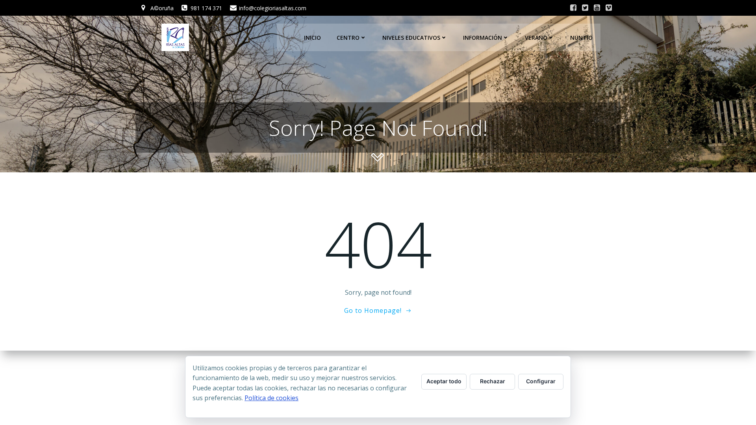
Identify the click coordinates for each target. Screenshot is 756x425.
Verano (536, 37)
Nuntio (581, 37)
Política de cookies (271, 398)
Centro (348, 37)
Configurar (541, 381)
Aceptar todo (443, 381)
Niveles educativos (411, 37)
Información (482, 37)
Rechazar (492, 381)
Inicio (312, 37)
